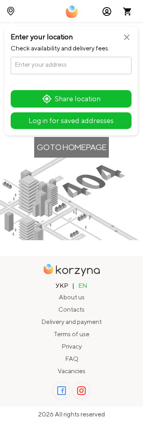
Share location (77, 98)
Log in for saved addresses (71, 120)
